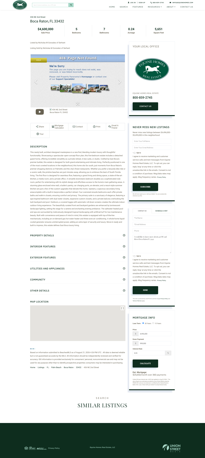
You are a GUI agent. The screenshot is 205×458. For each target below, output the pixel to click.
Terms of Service (137, 301)
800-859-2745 (158, 3)
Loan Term (137, 323)
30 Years (148, 323)
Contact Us (145, 106)
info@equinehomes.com (182, 3)
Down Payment (138, 339)
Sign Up (142, 3)
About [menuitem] (170, 7)
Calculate (145, 363)
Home (32, 367)
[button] (71, 5)
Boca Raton (69, 367)
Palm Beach (56, 367)
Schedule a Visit (161, 211)
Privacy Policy (161, 177)
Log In (133, 3)
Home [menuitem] (112, 7)
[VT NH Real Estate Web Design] (171, 448)
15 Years (158, 323)
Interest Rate (137, 349)
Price (135, 330)
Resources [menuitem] (154, 7)
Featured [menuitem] (138, 7)
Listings (41, 367)
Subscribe (145, 187)
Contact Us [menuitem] (186, 7)
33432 (78, 367)
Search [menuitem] (124, 7)
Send (145, 290)
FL (48, 367)
